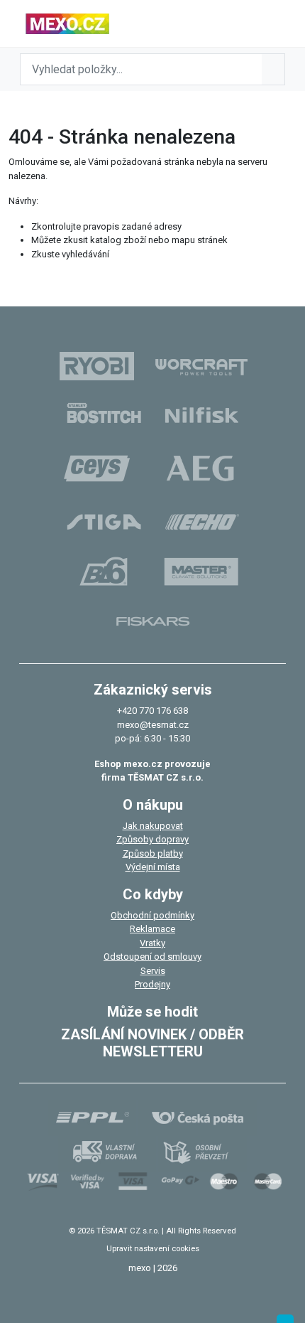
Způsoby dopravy (152, 839)
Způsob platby (153, 853)
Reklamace (152, 928)
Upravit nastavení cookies (152, 1248)
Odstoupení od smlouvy (152, 956)
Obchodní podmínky (152, 915)
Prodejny (152, 984)
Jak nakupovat (153, 825)
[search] (273, 69)
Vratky (152, 943)
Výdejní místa (153, 867)
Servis (152, 970)
